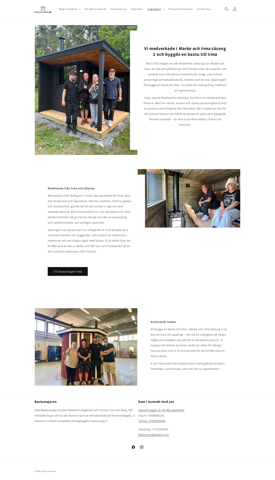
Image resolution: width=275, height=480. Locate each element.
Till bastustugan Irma (67, 271)
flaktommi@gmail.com (153, 435)
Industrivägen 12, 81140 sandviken (161, 410)
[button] (69, 9)
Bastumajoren (49, 471)
